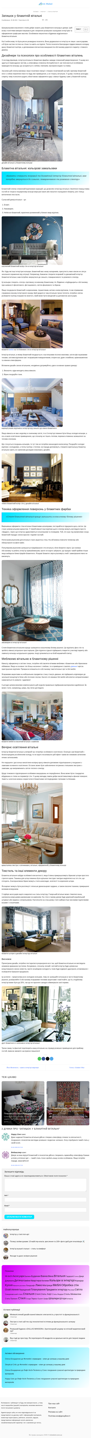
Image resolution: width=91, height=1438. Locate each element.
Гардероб (70, 1276)
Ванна (44, 1276)
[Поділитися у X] (47, 1059)
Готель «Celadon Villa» (77, 1067)
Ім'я (6, 1195)
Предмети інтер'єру (56, 1289)
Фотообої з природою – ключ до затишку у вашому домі (46, 1359)
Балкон (28, 1276)
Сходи (28, 1299)
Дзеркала (9, 1280)
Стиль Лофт (46, 1294)
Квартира (36, 1280)
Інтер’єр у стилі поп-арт (19, 1234)
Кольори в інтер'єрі (62, 1280)
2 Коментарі (18, 1317)
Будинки (35, 1276)
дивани (74, 666)
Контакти (52, 1408)
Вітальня (59, 1275)
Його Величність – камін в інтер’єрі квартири (22, 1067)
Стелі (37, 1294)
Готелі (76, 1276)
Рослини (71, 1290)
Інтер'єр (43, 11)
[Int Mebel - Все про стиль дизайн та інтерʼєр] (45, 4)
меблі (11, 350)
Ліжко (38, 1285)
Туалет (40, 1299)
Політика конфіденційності (59, 1416)
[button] (3, 4)
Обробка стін (70, 1285)
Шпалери (54, 1298)
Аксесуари (18, 1276)
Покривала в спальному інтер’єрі (20, 1113)
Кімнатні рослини (19, 1285)
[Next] (86, 1104)
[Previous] (5, 1104)
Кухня (9, 1285)
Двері (81, 1276)
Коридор (79, 1280)
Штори (63, 1298)
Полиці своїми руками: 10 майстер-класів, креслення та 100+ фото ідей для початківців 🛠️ (47, 1241)
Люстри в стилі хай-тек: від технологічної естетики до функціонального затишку (42, 1322)
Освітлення (12, 1289)
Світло (79, 1289)
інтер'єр (70, 1299)
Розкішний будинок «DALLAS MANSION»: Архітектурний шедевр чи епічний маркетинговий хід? (47, 1330)
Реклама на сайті (55, 1412)
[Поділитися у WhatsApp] (39, 1059)
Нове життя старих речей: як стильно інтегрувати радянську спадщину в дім (67, 1111)
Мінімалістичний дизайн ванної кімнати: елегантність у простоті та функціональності (44, 1314)
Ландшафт (30, 1285)
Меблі (57, 1285)
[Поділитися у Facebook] (43, 1059)
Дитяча (18, 1280)
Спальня (28, 1293)
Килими (45, 1280)
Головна (36, 11)
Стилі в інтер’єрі (53, 11)
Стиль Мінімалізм (72, 1294)
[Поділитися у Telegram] (51, 1059)
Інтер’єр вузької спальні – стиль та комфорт (28, 1249)
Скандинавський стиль (14, 1294)
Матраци (47, 1285)
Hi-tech (8, 1276)
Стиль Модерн (57, 1294)
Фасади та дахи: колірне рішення (23, 1256)
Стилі (22, 1298)
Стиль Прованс (11, 1299)
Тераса (34, 1298)
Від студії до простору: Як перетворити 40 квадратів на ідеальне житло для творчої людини (47, 1338)
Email (7, 1206)
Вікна (50, 1276)
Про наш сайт (54, 1404)
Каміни (26, 1280)
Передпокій (24, 1290)
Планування (38, 1289)
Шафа (46, 1299)
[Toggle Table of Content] (84, 29)
